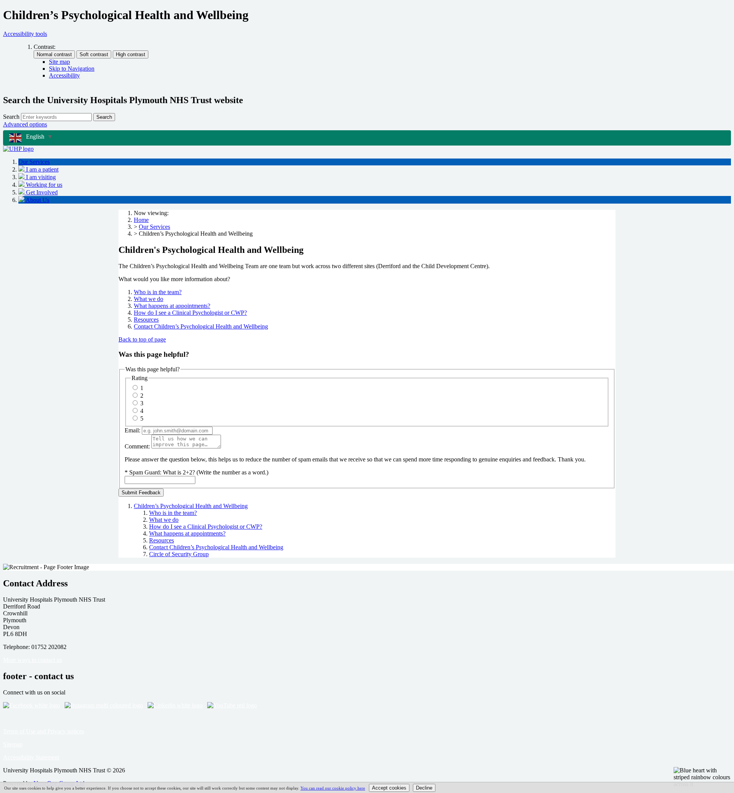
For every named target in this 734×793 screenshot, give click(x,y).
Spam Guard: (198, 472)
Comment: (137, 446)
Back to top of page (142, 339)
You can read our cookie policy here (332, 788)
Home (141, 220)
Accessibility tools (25, 34)
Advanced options (25, 124)
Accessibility (64, 75)
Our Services (154, 226)
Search (11, 116)
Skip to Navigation (71, 68)
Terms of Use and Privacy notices (43, 731)
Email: (132, 430)
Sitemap (13, 744)
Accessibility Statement (31, 757)
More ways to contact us (32, 660)
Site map (59, 61)
